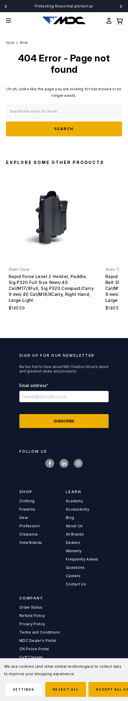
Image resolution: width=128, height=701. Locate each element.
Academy (74, 501)
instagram (78, 463)
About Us (74, 526)
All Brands (75, 534)
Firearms (27, 509)
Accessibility (77, 509)
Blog (70, 517)
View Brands (30, 542)
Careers (73, 576)
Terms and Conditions (39, 632)
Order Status (31, 607)
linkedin (64, 463)
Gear (23, 517)
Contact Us (76, 584)
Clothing (27, 501)
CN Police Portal (34, 649)
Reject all (65, 689)
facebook (49, 463)
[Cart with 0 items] (119, 20)
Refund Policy (32, 615)
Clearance (28, 534)
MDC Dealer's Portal (37, 640)
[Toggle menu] (13, 20)
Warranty (74, 551)
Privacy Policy (32, 624)
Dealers (73, 542)
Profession (29, 526)
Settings (23, 689)
